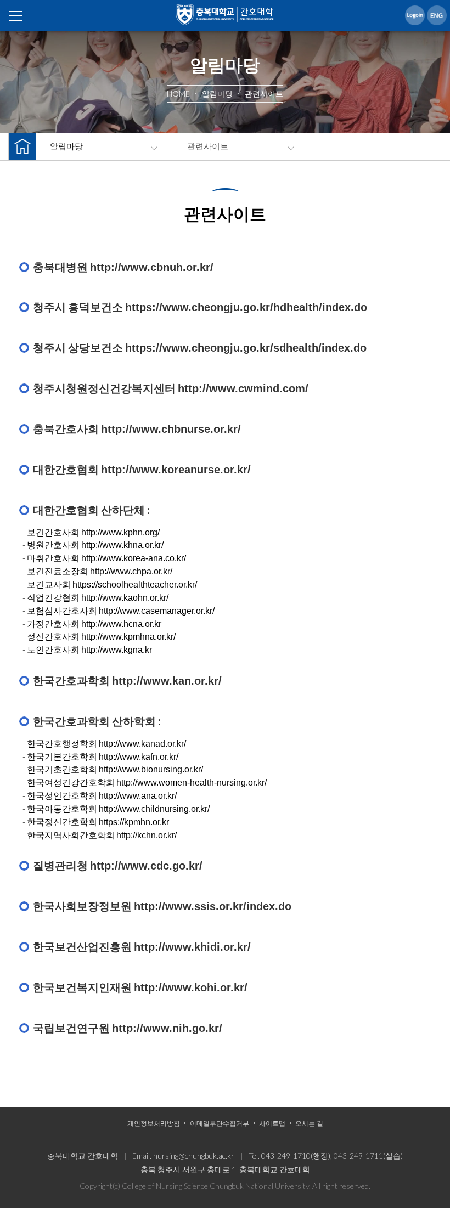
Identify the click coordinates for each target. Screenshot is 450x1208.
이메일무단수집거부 (219, 1123)
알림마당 (66, 146)
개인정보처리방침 (153, 1123)
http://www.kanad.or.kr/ (142, 743)
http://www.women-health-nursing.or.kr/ (191, 782)
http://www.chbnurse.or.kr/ (171, 429)
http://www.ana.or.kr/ (138, 795)
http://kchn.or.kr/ (146, 835)
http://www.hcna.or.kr (121, 624)
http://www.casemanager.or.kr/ (157, 611)
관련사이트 (207, 146)
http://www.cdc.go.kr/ (146, 866)
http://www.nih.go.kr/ (167, 1028)
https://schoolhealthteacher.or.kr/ (134, 584)
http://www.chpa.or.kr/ (131, 571)
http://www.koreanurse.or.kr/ (176, 470)
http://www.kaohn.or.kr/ (124, 597)
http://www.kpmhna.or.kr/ (128, 636)
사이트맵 (272, 1123)
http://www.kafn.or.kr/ (138, 756)
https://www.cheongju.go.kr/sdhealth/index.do (246, 348)
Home (225, 16)
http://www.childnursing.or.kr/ (154, 809)
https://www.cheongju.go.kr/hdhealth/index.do (246, 307)
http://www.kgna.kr (116, 649)
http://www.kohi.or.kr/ (191, 987)
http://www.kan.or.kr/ (167, 681)
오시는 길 (309, 1123)
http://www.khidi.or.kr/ (192, 947)
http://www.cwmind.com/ (243, 388)
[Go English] (437, 15)
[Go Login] (415, 15)
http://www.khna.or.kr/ (122, 545)
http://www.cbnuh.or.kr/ (151, 267)
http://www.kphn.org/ (120, 532)
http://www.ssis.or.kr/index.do (212, 906)
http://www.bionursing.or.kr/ (151, 769)
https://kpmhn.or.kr (134, 822)
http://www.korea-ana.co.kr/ (133, 558)
